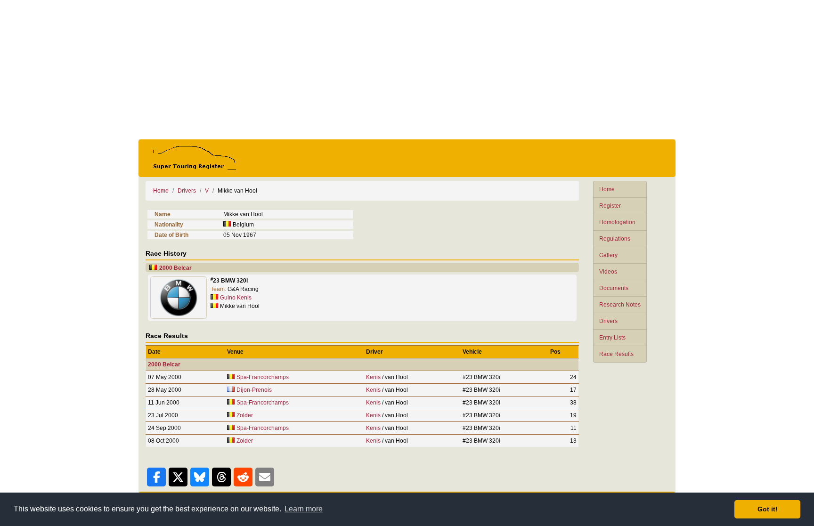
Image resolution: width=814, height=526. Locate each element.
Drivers (608, 321)
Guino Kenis (236, 297)
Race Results (616, 354)
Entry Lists (612, 337)
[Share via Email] (264, 477)
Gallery (608, 255)
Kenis (373, 377)
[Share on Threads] (221, 477)
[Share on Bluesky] (199, 477)
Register (610, 205)
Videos (608, 271)
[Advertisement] (407, 70)
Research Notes (620, 304)
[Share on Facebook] (156, 477)
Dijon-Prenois (254, 390)
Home (607, 189)
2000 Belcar (175, 268)
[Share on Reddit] (243, 477)
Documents (613, 288)
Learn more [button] (304, 509)
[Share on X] (178, 477)
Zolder (244, 415)
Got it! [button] (767, 509)
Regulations (614, 238)
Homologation (617, 222)
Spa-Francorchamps (262, 377)
